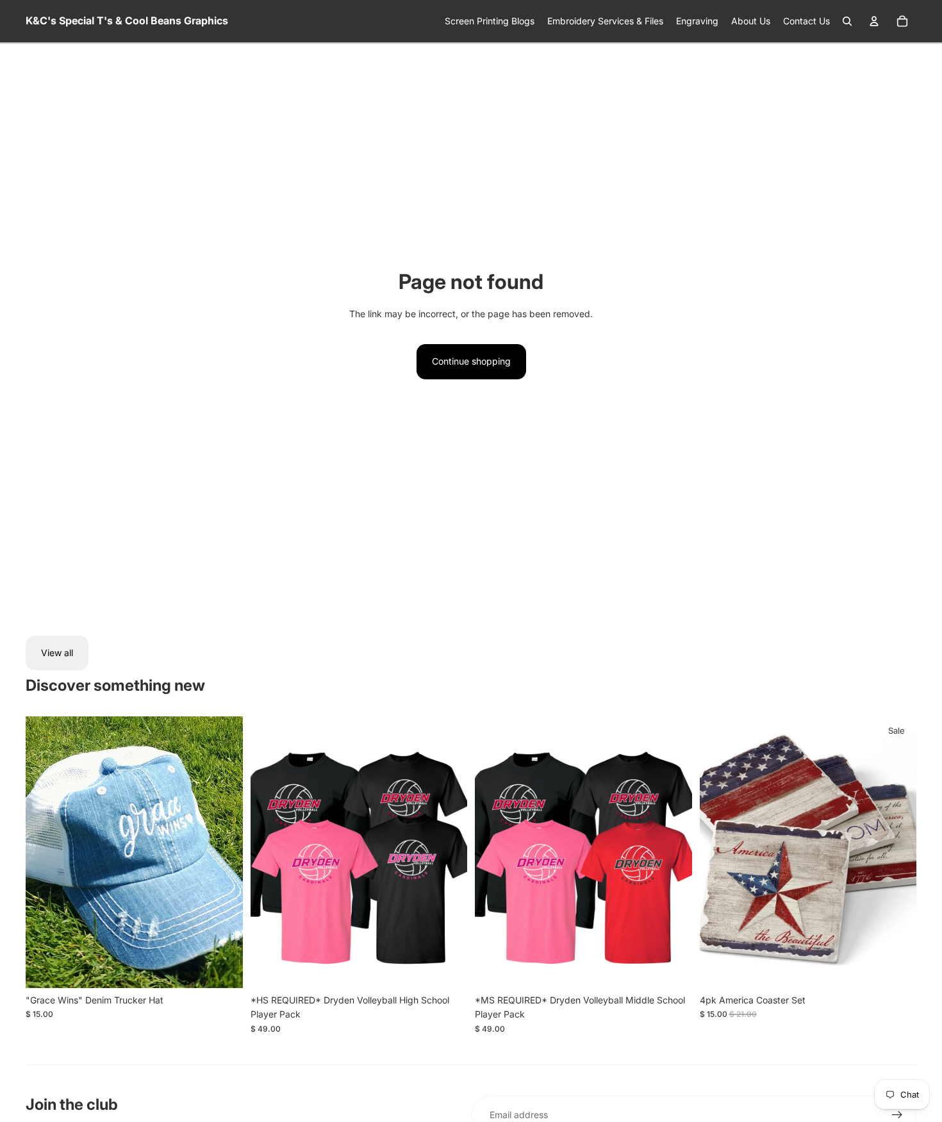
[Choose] (447, 968)
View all (57, 652)
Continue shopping (471, 361)
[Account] (874, 21)
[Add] (223, 968)
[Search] (847, 21)
